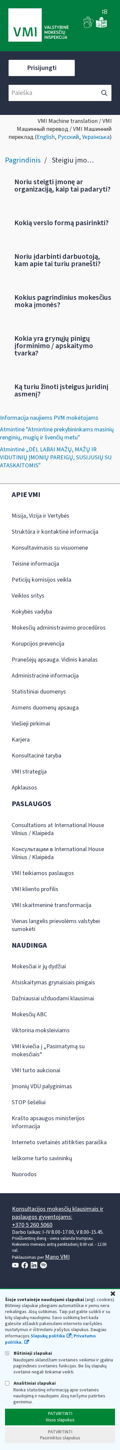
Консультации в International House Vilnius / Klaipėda (58, 853)
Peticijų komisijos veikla (41, 580)
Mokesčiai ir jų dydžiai (39, 966)
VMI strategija (29, 771)
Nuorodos (24, 1174)
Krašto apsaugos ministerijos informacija (48, 1122)
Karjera (21, 739)
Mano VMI (57, 1257)
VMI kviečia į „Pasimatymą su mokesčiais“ (48, 1050)
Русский (68, 137)
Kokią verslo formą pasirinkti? (61, 223)
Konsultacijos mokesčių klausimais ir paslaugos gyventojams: (57, 1213)
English (46, 137)
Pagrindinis (23, 160)
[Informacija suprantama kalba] (101, 26)
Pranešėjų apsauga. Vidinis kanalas (55, 660)
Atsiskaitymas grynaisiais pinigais (53, 982)
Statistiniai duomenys (39, 692)
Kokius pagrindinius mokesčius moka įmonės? (62, 301)
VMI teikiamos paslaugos (43, 873)
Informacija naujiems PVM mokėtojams (49, 418)
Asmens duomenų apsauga (45, 708)
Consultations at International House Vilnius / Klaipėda (58, 829)
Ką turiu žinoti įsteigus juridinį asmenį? (61, 390)
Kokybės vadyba (32, 612)
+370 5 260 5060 (32, 1225)
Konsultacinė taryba (36, 755)
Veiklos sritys (28, 596)
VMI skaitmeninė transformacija (51, 905)
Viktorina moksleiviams (41, 1030)
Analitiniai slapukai (34, 1383)
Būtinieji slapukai (32, 1353)
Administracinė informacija (45, 676)
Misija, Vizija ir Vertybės (40, 516)
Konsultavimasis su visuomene (50, 548)
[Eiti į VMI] (38, 25)
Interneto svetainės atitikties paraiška (59, 1142)
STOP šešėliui (29, 1102)
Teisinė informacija (35, 564)
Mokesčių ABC (29, 1014)
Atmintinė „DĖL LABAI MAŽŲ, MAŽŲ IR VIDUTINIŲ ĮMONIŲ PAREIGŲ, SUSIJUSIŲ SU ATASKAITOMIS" (56, 457)
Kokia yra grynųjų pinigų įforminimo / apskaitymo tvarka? (53, 345)
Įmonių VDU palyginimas (42, 1086)
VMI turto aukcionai (36, 1070)
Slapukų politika (48, 1336)
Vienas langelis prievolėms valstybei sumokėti (56, 925)
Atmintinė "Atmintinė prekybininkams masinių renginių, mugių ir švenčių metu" (57, 433)
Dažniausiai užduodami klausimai (53, 998)
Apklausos (24, 787)
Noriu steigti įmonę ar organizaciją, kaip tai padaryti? (62, 186)
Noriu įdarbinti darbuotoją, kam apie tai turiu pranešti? (57, 260)
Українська (96, 137)
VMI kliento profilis (35, 889)
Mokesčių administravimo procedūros (59, 628)
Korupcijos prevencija (38, 644)
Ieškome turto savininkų (42, 1158)
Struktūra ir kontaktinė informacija (55, 532)
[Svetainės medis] (104, 12)
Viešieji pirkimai (31, 724)
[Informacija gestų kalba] (88, 26)
